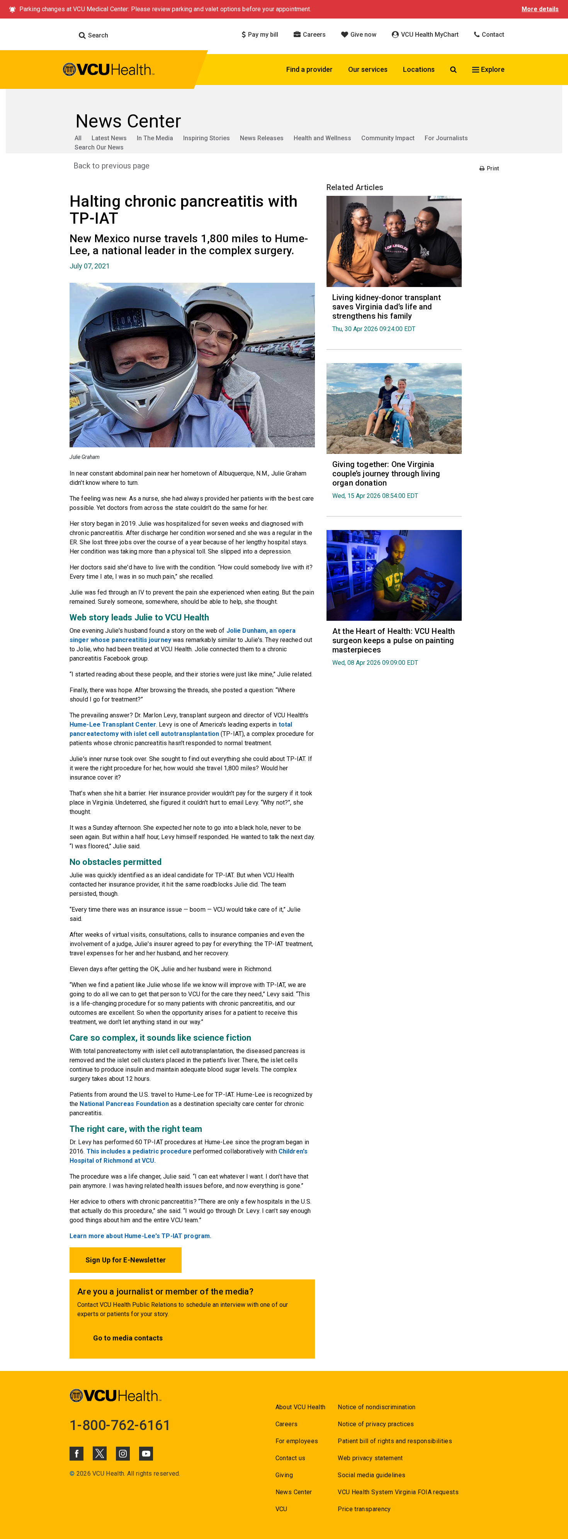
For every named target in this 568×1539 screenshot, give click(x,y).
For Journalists (446, 138)
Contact (492, 34)
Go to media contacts (128, 1338)
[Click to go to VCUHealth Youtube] (146, 1454)
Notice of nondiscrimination (376, 1407)
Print (492, 168)
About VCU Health (300, 1407)
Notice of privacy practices (376, 1424)
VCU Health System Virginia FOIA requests (398, 1492)
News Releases (262, 138)
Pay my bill (262, 34)
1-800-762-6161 (120, 1425)
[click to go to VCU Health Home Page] (109, 70)
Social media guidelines (371, 1475)
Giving (284, 1475)
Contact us (290, 1458)
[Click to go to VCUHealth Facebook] (76, 1454)
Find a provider (309, 69)
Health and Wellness (322, 138)
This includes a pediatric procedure (139, 1151)
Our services (368, 69)
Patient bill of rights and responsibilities (395, 1441)
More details (540, 9)
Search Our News (99, 147)
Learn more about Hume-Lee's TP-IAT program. (140, 1236)
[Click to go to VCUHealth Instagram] (123, 1454)
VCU (281, 1509)
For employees (296, 1441)
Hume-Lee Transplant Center (113, 724)
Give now (362, 34)
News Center (293, 1492)
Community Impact (388, 138)
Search (97, 35)
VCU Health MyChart (429, 34)
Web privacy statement (370, 1458)
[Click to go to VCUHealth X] (100, 1453)
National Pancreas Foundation (124, 1104)
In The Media (155, 138)
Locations (419, 69)
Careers (313, 34)
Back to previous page (111, 165)
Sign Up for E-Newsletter (125, 1260)
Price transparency (364, 1509)
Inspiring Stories (206, 138)
